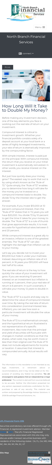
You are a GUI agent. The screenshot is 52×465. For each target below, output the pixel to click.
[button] (39, 27)
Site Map (4, 452)
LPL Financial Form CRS (12, 421)
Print (7, 67)
